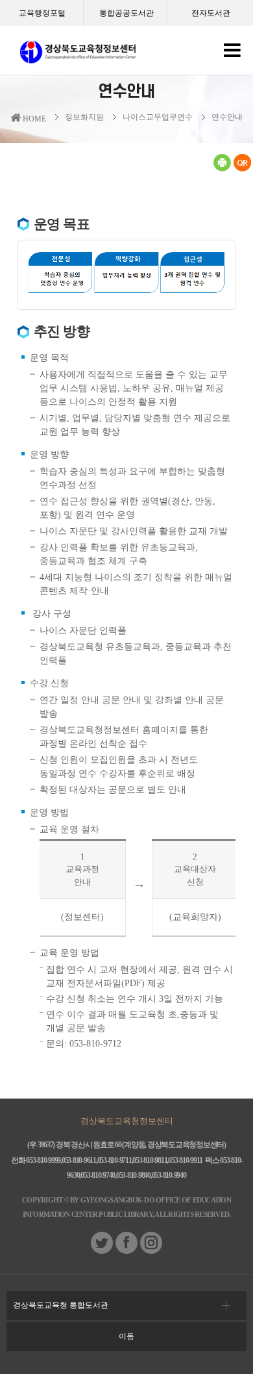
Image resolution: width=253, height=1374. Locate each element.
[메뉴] (232, 54)
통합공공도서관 (126, 13)
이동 (126, 1336)
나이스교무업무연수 (158, 116)
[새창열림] (222, 168)
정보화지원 (84, 116)
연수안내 (227, 116)
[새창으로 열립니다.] (102, 1251)
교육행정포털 (42, 13)
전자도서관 (210, 13)
